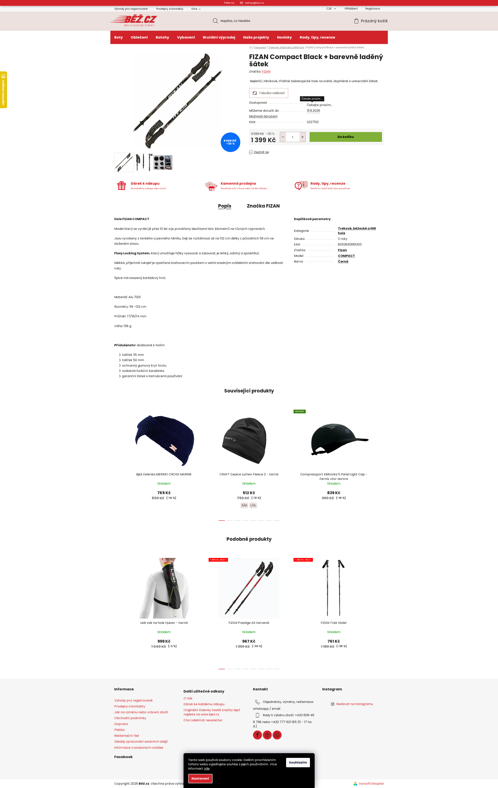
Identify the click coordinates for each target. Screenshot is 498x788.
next (381, 464)
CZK (329, 9)
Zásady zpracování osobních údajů (141, 741)
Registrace (373, 9)
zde (207, 768)
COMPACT (346, 256)
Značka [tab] (263, 206)
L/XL (253, 505)
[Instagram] (267, 734)
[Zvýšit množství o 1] (302, 137)
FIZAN (266, 71)
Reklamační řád (126, 735)
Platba (119, 730)
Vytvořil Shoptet (371, 784)
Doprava (121, 724)
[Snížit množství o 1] (283, 137)
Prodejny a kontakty (169, 9)
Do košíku (346, 137)
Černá (343, 261)
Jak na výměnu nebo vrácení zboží (141, 712)
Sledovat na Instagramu (354, 704)
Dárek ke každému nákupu (204, 704)
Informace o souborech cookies (138, 747)
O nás (188, 698)
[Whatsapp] (277, 734)
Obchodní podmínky (130, 718)
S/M (244, 505)
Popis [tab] (224, 206)
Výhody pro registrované (131, 9)
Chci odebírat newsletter (203, 720)
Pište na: (229, 2)
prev (117, 464)
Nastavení (200, 778)
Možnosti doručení (263, 116)
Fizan (342, 250)
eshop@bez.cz (254, 2)
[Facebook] (257, 734)
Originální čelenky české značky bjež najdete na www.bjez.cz (212, 712)
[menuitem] (118, 37)
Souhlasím (298, 762)
